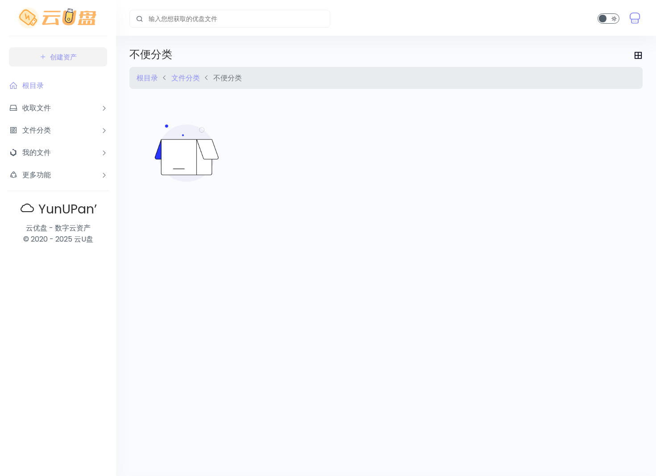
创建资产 (63, 57)
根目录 (147, 78)
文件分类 (185, 78)
